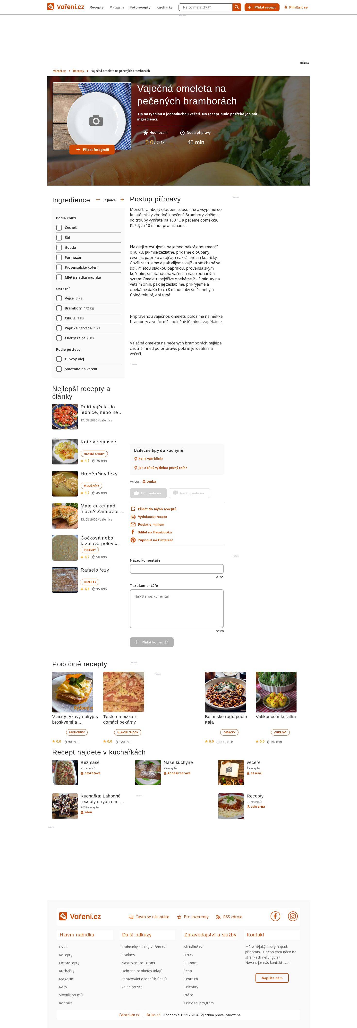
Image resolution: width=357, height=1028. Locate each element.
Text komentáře (144, 585)
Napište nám (272, 978)
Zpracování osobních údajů (144, 979)
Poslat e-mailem (151, 524)
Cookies (128, 954)
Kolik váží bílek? (151, 459)
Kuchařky (164, 7)
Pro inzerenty (196, 916)
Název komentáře (145, 560)
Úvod (63, 946)
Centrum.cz (129, 1015)
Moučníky (91, 486)
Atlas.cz (153, 1015)
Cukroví (280, 732)
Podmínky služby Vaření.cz (143, 946)
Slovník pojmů (71, 995)
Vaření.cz (59, 71)
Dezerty (90, 582)
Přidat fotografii (96, 150)
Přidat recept (265, 7)
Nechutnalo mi (192, 493)
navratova (93, 773)
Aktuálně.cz (193, 946)
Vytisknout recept (152, 517)
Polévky (90, 550)
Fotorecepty (140, 7)
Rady (63, 987)
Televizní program (199, 1003)
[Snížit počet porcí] (98, 200)
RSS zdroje (232, 916)
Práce (188, 995)
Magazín (117, 7)
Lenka (151, 482)
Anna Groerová (179, 773)
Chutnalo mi (151, 493)
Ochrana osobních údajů (142, 970)
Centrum (191, 979)
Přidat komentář (155, 642)
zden (88, 812)
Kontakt (65, 1003)
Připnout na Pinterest (155, 540)
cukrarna (258, 807)
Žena (188, 970)
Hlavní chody (94, 453)
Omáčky (229, 732)
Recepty (97, 7)
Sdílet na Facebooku (155, 532)
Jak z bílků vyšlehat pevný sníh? (163, 468)
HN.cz (188, 954)
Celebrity (191, 987)
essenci (257, 773)
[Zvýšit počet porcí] (122, 200)
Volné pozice (132, 987)
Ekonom (190, 962)
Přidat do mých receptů (157, 509)
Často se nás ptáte (152, 916)
